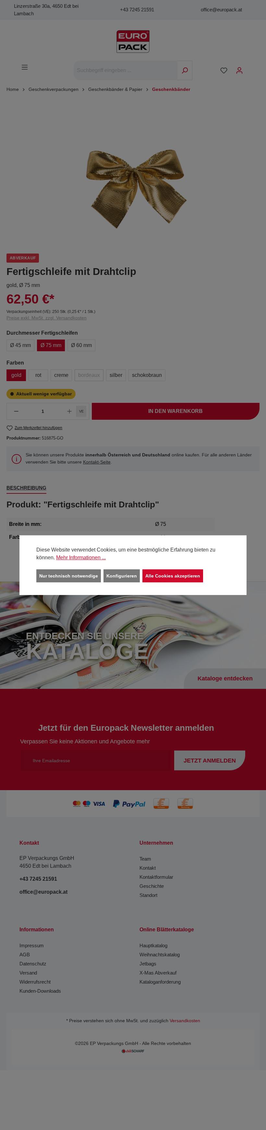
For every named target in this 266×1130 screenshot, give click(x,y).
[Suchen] (184, 70)
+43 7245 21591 (137, 9)
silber (116, 375)
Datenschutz (32, 963)
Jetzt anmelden (210, 760)
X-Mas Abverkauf (157, 972)
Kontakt (147, 868)
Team (145, 859)
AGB (24, 954)
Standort (148, 895)
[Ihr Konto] (239, 70)
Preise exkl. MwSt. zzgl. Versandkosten (46, 317)
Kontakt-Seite (97, 462)
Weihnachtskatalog (159, 954)
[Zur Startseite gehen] (133, 41)
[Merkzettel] (224, 70)
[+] (69, 411)
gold (16, 375)
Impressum (31, 945)
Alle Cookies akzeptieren (172, 575)
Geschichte (151, 886)
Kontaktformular (156, 877)
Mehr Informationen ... (81, 557)
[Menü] (24, 67)
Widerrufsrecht (35, 982)
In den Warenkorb (175, 411)
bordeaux (89, 375)
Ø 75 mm (51, 345)
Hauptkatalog (153, 945)
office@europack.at (221, 9)
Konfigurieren (121, 575)
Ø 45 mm (20, 345)
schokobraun (147, 375)
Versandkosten (185, 1020)
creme (61, 375)
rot (38, 375)
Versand (28, 972)
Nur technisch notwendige (68, 575)
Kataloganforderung (160, 982)
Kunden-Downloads (40, 991)
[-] (16, 411)
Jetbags (147, 963)
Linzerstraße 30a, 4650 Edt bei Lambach (46, 9)
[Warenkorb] (251, 68)
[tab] (26, 488)
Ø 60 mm (81, 345)
